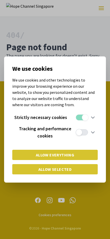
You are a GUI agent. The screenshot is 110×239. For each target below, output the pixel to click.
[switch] (82, 117)
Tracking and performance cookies (45, 132)
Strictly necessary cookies (40, 117)
